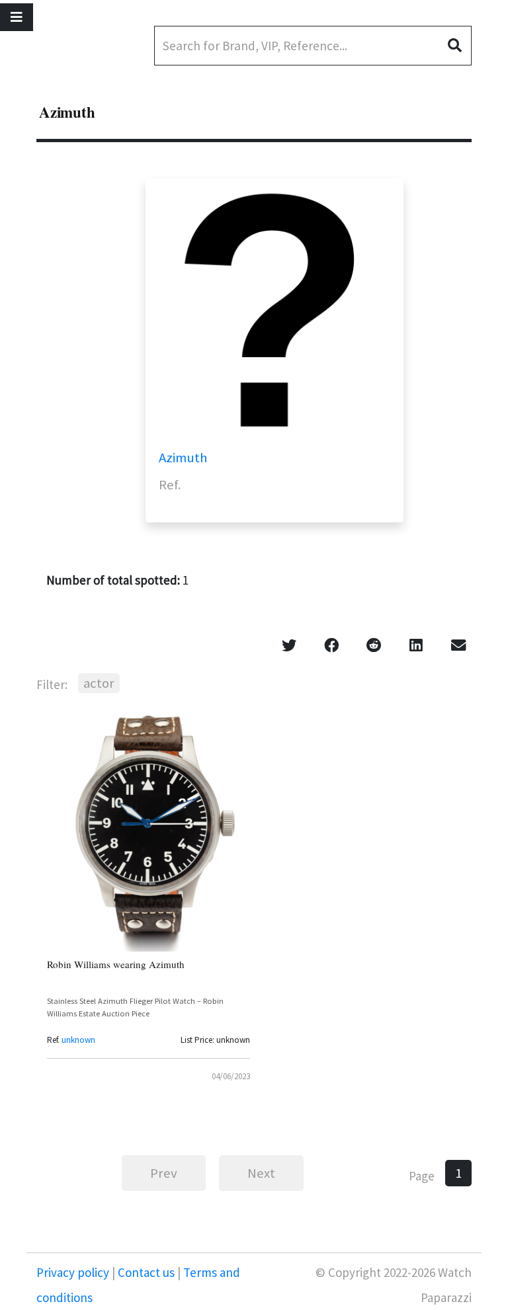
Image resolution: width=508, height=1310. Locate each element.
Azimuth (183, 457)
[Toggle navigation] (16, 17)
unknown (78, 1039)
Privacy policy (74, 1272)
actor (98, 683)
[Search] (460, 45)
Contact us (146, 1272)
